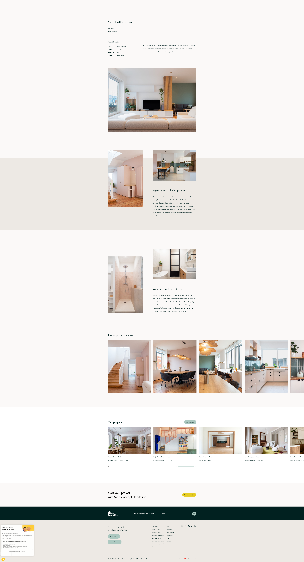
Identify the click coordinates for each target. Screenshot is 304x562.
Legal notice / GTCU (134, 559)
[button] (109, 398)
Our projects (149, 15)
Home (143, 15)
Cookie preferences (146, 559)
